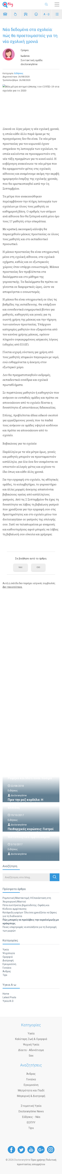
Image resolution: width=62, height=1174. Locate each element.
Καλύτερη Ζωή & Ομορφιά (31, 1039)
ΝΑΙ (20, 567)
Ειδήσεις (18, 73)
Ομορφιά (8, 956)
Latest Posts (9, 997)
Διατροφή (8, 960)
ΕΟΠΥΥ (31, 1122)
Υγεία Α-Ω (8, 1001)
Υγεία (6, 949)
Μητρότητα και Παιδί (31, 1090)
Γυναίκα (7, 967)
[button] (54, 877)
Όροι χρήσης (38, 1159)
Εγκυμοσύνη (9, 964)
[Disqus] (31, 635)
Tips (5, 975)
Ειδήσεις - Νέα (31, 1117)
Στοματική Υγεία (31, 1105)
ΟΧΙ (38, 567)
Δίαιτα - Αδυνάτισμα (31, 1050)
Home (6, 993)
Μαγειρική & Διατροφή (31, 1096)
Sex (31, 1055)
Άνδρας (7, 971)
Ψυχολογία (9, 953)
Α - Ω (46, 14)
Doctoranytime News (31, 1111)
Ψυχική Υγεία (31, 1044)
